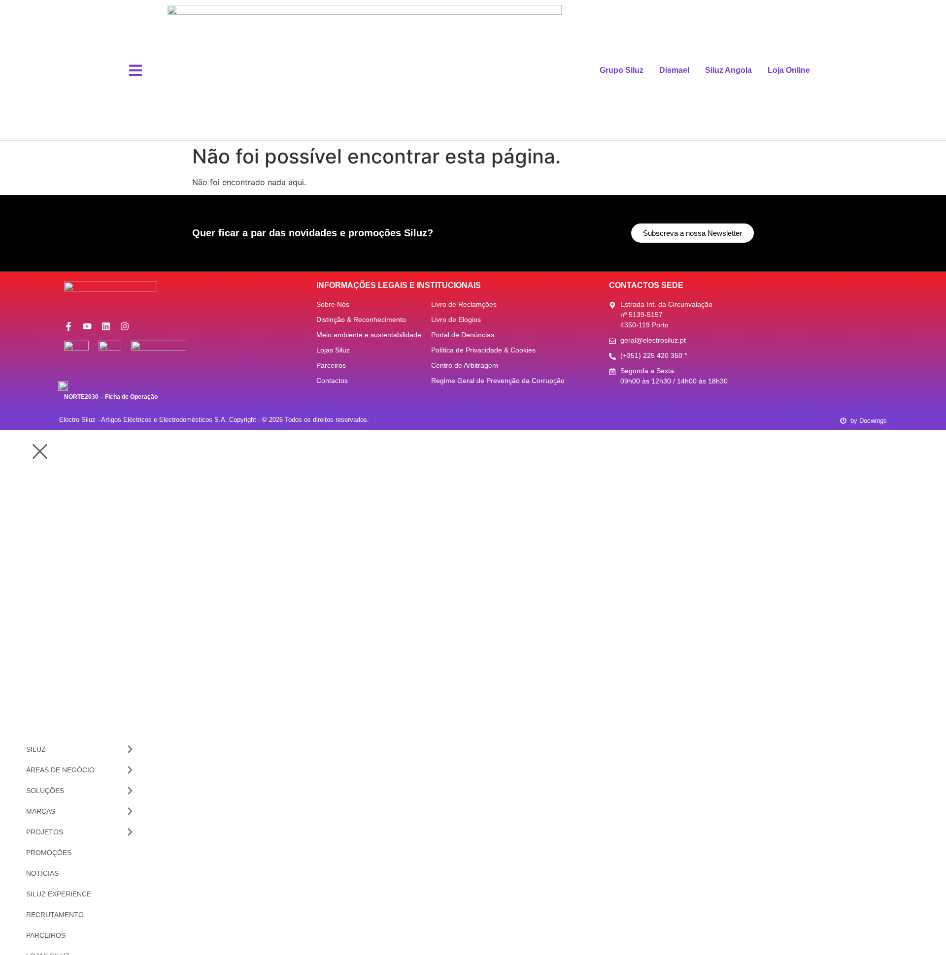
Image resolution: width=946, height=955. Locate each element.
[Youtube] (87, 326)
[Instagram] (124, 326)
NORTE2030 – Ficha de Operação (111, 396)
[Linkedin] (105, 326)
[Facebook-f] (68, 326)
